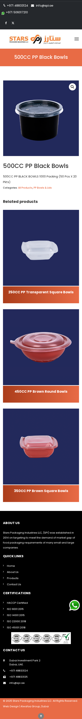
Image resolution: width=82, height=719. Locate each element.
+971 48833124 (18, 670)
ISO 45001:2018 (16, 627)
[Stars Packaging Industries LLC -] (41, 38)
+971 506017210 (17, 12)
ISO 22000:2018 (16, 621)
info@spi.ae (44, 5)
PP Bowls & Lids (43, 187)
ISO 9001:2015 (15, 609)
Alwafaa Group (30, 706)
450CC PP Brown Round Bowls (41, 391)
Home (11, 566)
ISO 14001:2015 (16, 615)
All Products (25, 187)
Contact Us (14, 584)
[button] (72, 86)
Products (13, 578)
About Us (13, 572)
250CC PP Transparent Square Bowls (41, 292)
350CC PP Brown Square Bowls (41, 490)
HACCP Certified (17, 603)
